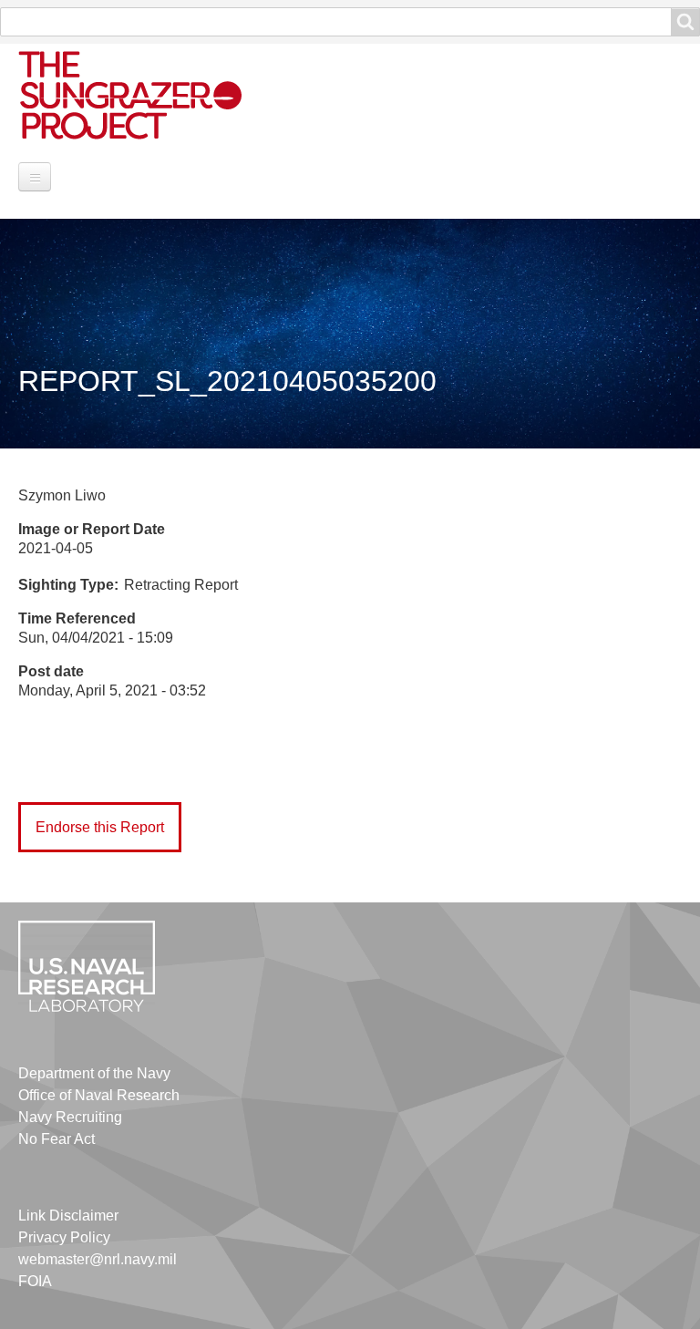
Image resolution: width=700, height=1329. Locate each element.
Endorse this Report (100, 827)
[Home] (150, 94)
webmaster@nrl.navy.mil (97, 1259)
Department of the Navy (94, 1073)
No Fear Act (56, 1139)
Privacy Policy (64, 1237)
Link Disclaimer (68, 1215)
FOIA (35, 1281)
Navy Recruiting (70, 1117)
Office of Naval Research (99, 1095)
